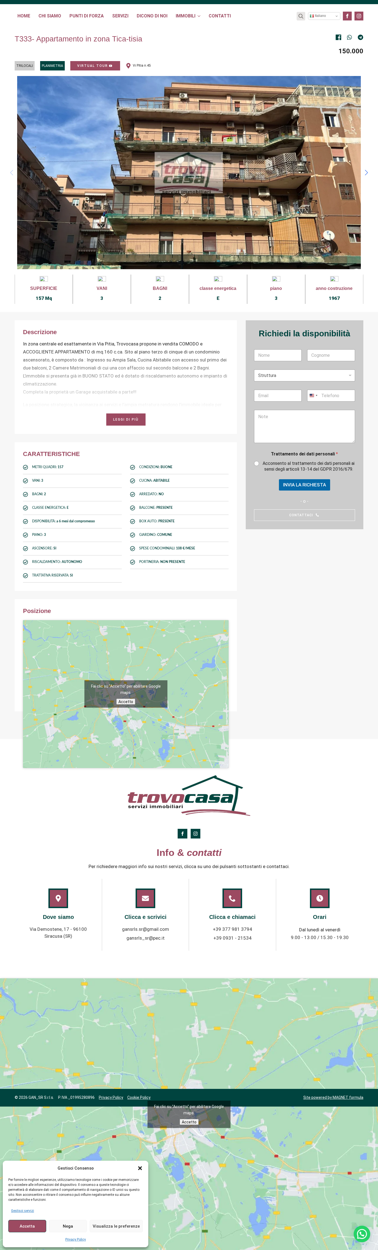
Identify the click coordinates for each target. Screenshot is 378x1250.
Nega (68, 1226)
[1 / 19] (189, 172)
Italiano (320, 16)
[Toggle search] (301, 16)
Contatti (220, 16)
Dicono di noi (152, 16)
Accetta (27, 1226)
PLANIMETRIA (52, 66)
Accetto (125, 701)
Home (23, 16)
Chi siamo (49, 16)
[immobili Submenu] (199, 16)
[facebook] (347, 16)
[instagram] (358, 16)
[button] (140, 1168)
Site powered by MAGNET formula (333, 1097)
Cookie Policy (139, 1097)
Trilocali (24, 66)
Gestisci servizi (22, 1211)
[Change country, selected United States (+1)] (313, 396)
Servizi (120, 16)
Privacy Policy (75, 1239)
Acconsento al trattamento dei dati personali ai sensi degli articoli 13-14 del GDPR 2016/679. (308, 466)
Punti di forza (86, 16)
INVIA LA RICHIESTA (304, 485)
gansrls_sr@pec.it (145, 938)
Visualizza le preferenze (116, 1226)
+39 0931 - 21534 (232, 938)
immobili (185, 16)
